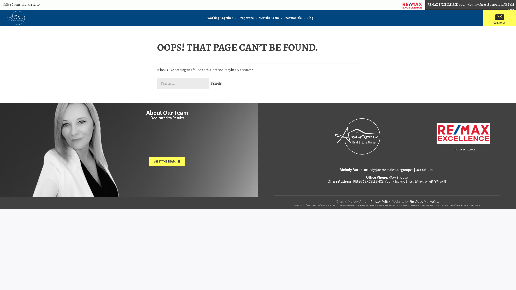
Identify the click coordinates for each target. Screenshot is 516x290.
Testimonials (293, 18)
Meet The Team (165, 161)
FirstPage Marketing (424, 201)
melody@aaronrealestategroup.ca (388, 170)
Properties (246, 18)
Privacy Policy (380, 201)
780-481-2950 (31, 4)
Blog (310, 18)
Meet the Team (269, 18)
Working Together (220, 18)
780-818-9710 (425, 170)
